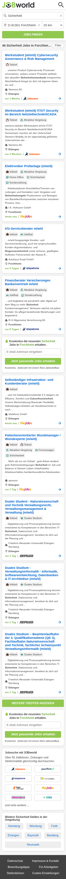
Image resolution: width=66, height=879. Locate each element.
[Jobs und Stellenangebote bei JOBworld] (18, 5)
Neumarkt (33, 844)
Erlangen (13, 835)
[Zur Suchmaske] (61, 5)
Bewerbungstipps (19, 867)
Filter (58, 45)
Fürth (54, 826)
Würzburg (36, 826)
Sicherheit (14, 45)
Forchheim (43, 45)
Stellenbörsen (15, 873)
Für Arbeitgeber (48, 867)
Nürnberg (14, 826)
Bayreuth (33, 835)
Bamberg (52, 835)
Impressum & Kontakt (45, 860)
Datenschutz (15, 860)
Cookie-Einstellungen (45, 873)
